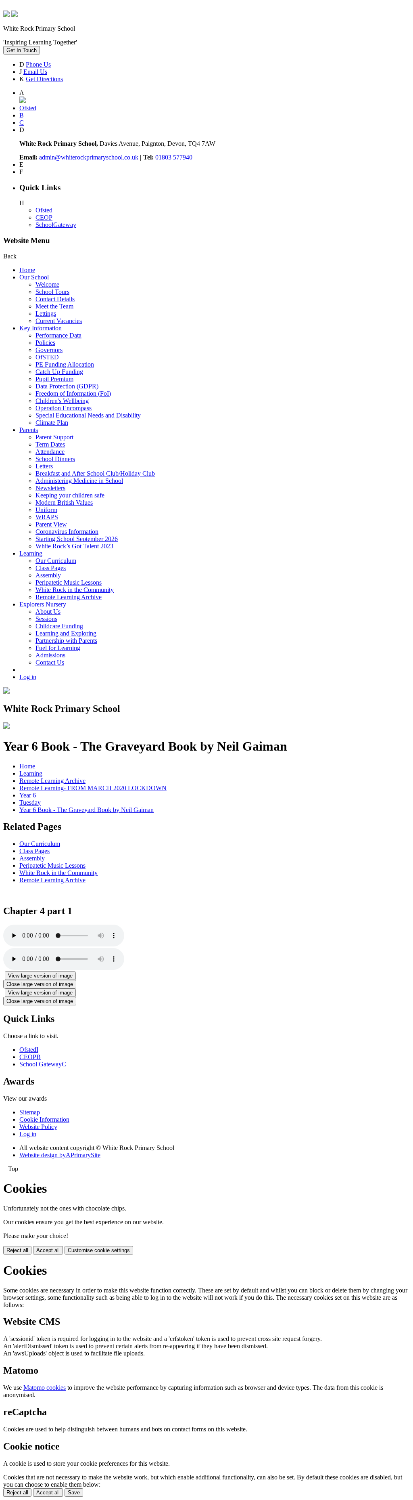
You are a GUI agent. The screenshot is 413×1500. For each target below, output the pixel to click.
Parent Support (54, 437)
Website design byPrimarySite (59, 1155)
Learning (30, 553)
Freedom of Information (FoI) (73, 393)
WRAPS (46, 517)
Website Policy (38, 1126)
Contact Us (49, 662)
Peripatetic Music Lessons (68, 582)
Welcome (47, 284)
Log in (27, 676)
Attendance (50, 451)
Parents (28, 429)
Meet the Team (54, 306)
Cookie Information (44, 1119)
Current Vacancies (58, 320)
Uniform (46, 509)
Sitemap (29, 1112)
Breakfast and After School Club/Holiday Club (95, 473)
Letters (44, 466)
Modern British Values (64, 502)
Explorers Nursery (42, 604)
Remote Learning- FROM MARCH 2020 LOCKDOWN (93, 788)
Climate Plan (51, 422)
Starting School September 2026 (76, 538)
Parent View (51, 524)
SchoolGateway (55, 224)
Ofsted (43, 210)
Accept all (48, 1250)
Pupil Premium (54, 379)
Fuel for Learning (57, 647)
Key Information (40, 328)
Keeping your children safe (69, 495)
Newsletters (50, 488)
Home (27, 269)
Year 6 (27, 795)
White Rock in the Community (74, 589)
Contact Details (55, 299)
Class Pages (50, 567)
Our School (34, 277)
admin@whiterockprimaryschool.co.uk (88, 157)
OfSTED (47, 357)
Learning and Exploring (65, 633)
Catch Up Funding (59, 371)
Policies (45, 342)
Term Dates (50, 444)
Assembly (48, 575)
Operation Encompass (63, 408)
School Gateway (42, 1064)
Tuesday (30, 802)
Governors (49, 349)
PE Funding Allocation (64, 364)
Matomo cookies (44, 1387)
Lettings (45, 313)
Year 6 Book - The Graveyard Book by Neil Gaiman (86, 809)
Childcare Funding (59, 626)
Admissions (50, 655)
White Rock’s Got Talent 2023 (74, 546)
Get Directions (44, 79)
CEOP (43, 217)
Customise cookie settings (99, 1250)
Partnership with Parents (66, 640)
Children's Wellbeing (62, 400)
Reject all (17, 1250)
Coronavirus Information (66, 531)
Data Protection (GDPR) (66, 386)
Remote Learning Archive (68, 597)
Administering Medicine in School (79, 480)
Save (74, 1493)
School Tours (52, 291)
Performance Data (58, 335)
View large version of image (40, 976)
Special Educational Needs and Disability (88, 415)
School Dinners (55, 458)
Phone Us (38, 64)
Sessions (46, 618)
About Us (47, 611)
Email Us (35, 71)
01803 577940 (173, 157)
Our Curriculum (55, 560)
